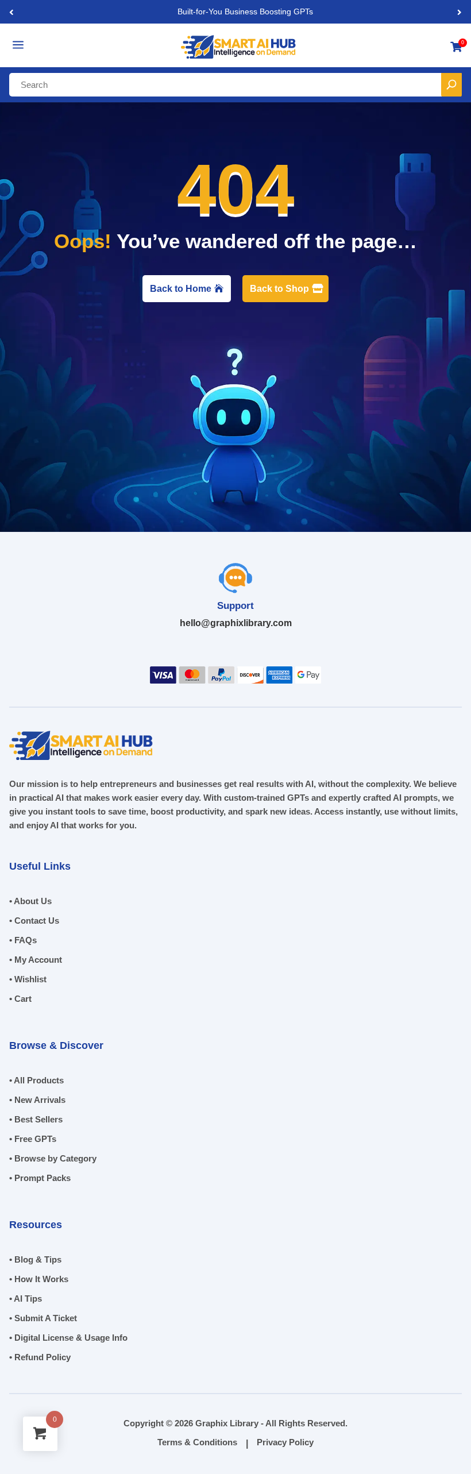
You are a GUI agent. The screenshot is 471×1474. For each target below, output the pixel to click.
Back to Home (180, 289)
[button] (459, 11)
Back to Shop (279, 289)
